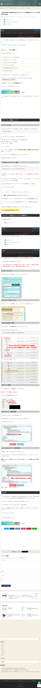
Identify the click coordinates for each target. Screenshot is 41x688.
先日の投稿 (6, 40)
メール (3, 575)
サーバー (23, 16)
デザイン (20, 651)
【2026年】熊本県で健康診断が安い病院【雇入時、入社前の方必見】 (13, 668)
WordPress (20, 16)
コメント (3, 560)
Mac (20, 648)
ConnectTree (10, 608)
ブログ (31, 16)
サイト (2, 579)
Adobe (20, 644)
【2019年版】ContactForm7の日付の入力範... (14, 615)
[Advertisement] (20, 108)
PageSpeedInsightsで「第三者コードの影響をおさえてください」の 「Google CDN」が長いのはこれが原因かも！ (21, 671)
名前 (2, 571)
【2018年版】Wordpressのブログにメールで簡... (32, 615)
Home (2, 8)
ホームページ (15, 16)
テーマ (26, 16)
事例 (20, 655)
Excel (20, 646)
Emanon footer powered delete (7, 187)
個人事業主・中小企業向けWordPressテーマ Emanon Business (13, 44)
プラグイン (28, 16)
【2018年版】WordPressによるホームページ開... (32, 609)
